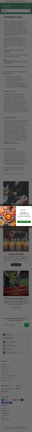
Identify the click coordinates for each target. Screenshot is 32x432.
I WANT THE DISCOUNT (24, 221)
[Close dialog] (31, 206)
